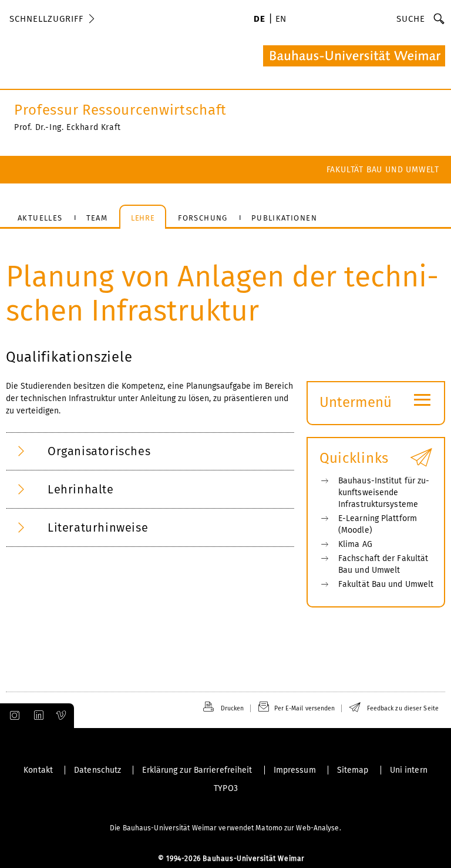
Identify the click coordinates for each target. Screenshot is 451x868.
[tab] (150, 451)
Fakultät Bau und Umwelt (383, 170)
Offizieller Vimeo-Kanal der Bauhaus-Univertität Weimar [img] (61, 715)
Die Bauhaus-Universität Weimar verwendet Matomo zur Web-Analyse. (225, 828)
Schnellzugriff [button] (46, 19)
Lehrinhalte (81, 489)
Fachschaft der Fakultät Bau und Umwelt (383, 564)
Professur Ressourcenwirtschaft (120, 110)
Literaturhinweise (98, 527)
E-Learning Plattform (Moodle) (377, 524)
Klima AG (355, 544)
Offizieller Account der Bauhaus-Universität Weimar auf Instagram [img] (12, 715)
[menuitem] (259, 20)
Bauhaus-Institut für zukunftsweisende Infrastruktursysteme (383, 492)
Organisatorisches (99, 451)
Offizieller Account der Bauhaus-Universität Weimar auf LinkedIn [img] (37, 715)
